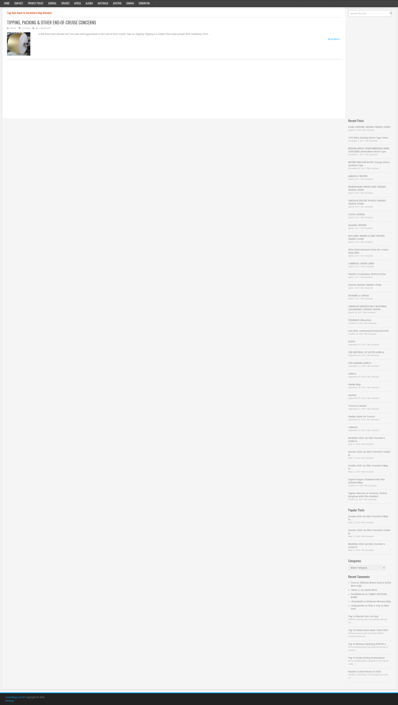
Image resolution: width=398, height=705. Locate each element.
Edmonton (144, 3)
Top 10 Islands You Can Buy (363, 616)
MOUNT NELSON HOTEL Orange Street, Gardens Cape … (369, 164)
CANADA (353, 427)
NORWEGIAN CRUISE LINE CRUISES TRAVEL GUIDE (367, 188)
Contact (18, 3)
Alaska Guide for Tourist (361, 416)
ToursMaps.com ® (15, 697)
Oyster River (370, 590)
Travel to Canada (357, 406)
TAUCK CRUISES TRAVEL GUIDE (365, 285)
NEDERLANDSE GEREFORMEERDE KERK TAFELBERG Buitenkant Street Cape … (368, 150)
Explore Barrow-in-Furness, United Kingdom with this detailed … (367, 495)
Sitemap (9, 701)
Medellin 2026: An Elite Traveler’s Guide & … (366, 439)
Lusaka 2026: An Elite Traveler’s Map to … (368, 467)
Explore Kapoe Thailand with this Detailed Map (366, 481)
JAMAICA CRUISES (358, 176)
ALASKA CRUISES (357, 225)
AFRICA (352, 373)
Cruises (65, 3)
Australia (103, 3)
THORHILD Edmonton (359, 320)
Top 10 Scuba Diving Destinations (366, 658)
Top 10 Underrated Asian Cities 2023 (368, 630)
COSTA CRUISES (356, 214)
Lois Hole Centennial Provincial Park (368, 331)
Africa (77, 3)
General (52, 3)
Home (6, 3)
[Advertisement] (100, 93)
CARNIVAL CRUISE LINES (361, 263)
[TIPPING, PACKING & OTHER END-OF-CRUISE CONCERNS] (18, 44)
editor (13, 28)
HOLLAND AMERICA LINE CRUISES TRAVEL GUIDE (366, 237)
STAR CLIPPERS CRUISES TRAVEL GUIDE (369, 127)
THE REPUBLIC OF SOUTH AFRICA (366, 352)
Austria (117, 3)
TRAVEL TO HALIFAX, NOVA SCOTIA (367, 274)
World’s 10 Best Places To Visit (364, 671)
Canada (130, 3)
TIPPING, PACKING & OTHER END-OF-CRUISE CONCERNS (51, 22)
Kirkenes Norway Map (379, 601)
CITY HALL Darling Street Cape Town (368, 137)
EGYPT (351, 341)
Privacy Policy (35, 3)
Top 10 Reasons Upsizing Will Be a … (368, 644)
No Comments (43, 28)
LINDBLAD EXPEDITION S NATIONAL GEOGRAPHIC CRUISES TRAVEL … (367, 308)
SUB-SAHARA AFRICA (359, 363)
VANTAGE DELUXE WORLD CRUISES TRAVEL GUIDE (367, 202)
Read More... (334, 39)
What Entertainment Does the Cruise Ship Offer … (368, 251)
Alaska (89, 3)
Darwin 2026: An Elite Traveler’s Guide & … (369, 453)
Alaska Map (354, 384)
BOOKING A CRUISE (358, 295)
